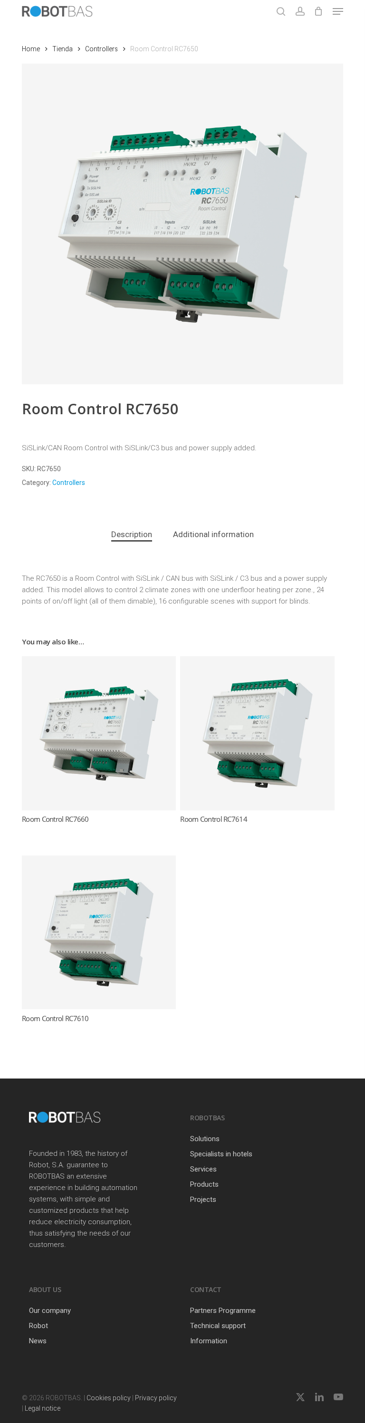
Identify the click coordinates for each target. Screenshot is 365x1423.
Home (31, 49)
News (38, 1341)
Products (204, 1184)
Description (131, 534)
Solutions (205, 1139)
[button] (338, 11)
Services (203, 1169)
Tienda (62, 49)
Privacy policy (156, 1398)
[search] (281, 11)
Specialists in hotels (221, 1154)
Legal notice (42, 1408)
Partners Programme (223, 1310)
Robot (38, 1325)
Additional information (213, 534)
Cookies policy (108, 1398)
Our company (50, 1310)
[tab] (132, 534)
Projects (203, 1199)
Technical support (218, 1325)
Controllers (101, 49)
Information (208, 1341)
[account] (299, 11)
